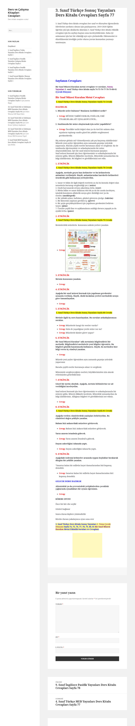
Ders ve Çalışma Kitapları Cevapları (18, 13)
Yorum (59, 604)
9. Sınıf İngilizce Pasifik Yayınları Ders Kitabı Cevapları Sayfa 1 (19, 69)
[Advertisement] (87, 59)
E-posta (60, 647)
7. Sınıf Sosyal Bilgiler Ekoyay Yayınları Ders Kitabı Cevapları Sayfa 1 (19, 78)
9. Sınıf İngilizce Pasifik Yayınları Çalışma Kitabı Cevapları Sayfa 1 (17, 61)
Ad (57, 637)
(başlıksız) (12, 46)
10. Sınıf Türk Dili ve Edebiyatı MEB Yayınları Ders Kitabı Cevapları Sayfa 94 (19, 109)
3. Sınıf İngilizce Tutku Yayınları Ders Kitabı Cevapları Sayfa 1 (19, 52)
